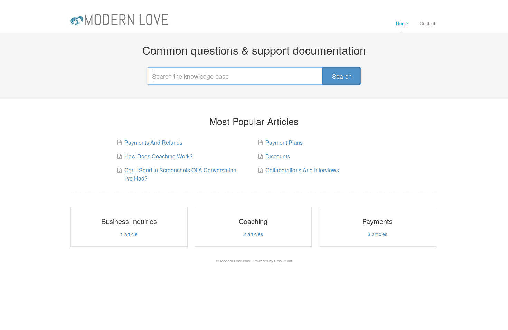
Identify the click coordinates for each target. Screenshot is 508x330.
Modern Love (231, 260)
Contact (427, 23)
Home (402, 23)
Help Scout (283, 260)
